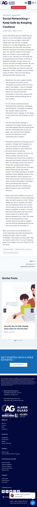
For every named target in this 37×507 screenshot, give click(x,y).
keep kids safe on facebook (23, 249)
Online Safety (16, 15)
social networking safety (11, 252)
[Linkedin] (18, 491)
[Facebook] (3, 491)
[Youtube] (10, 491)
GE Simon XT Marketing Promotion (28, 264)
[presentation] (18, 302)
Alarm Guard (7, 30)
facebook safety (8, 249)
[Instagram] (14, 491)
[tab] (16, 340)
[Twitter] (7, 491)
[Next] (32, 311)
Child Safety (7, 15)
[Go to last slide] (4, 311)
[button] (25, 2)
